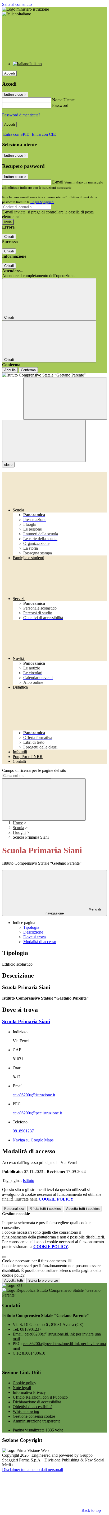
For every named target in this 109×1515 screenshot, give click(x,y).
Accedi (9, 73)
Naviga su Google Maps (33, 1140)
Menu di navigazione (73, 911)
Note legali (22, 1387)
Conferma (28, 370)
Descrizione (33, 932)
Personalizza (14, 1209)
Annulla (10, 370)
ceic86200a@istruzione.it (34, 1095)
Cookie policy (24, 1383)
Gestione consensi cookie (34, 1416)
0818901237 (23, 1131)
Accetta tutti (83, 1209)
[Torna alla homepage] (54, 375)
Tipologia (31, 927)
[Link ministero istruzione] (25, 9)
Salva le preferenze (43, 1280)
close (8, 465)
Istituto (28, 1180)
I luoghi (19, 832)
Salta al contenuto (17, 4)
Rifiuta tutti (45, 1209)
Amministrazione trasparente (36, 1421)
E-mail (57, 182)
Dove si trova (34, 937)
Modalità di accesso (39, 941)
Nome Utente (63, 100)
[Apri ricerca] (65, 399)
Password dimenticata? (21, 115)
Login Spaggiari (42, 202)
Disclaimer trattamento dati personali (32, 1469)
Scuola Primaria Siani (26, 1021)
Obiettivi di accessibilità (32, 1406)
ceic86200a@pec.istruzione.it (37, 1113)
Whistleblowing (26, 1411)
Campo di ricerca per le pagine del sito (34, 770)
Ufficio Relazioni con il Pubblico (40, 1397)
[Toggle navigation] (44, 441)
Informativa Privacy (29, 1392)
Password (60, 105)
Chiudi (9, 237)
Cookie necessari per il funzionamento (34, 1261)
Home (18, 823)
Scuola (18, 827)
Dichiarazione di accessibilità (37, 1402)
